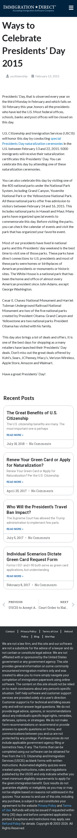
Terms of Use (50, 631)
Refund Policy (11, 823)
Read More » (15, 435)
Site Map (50, 636)
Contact (10, 631)
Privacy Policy (29, 631)
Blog (36, 636)
